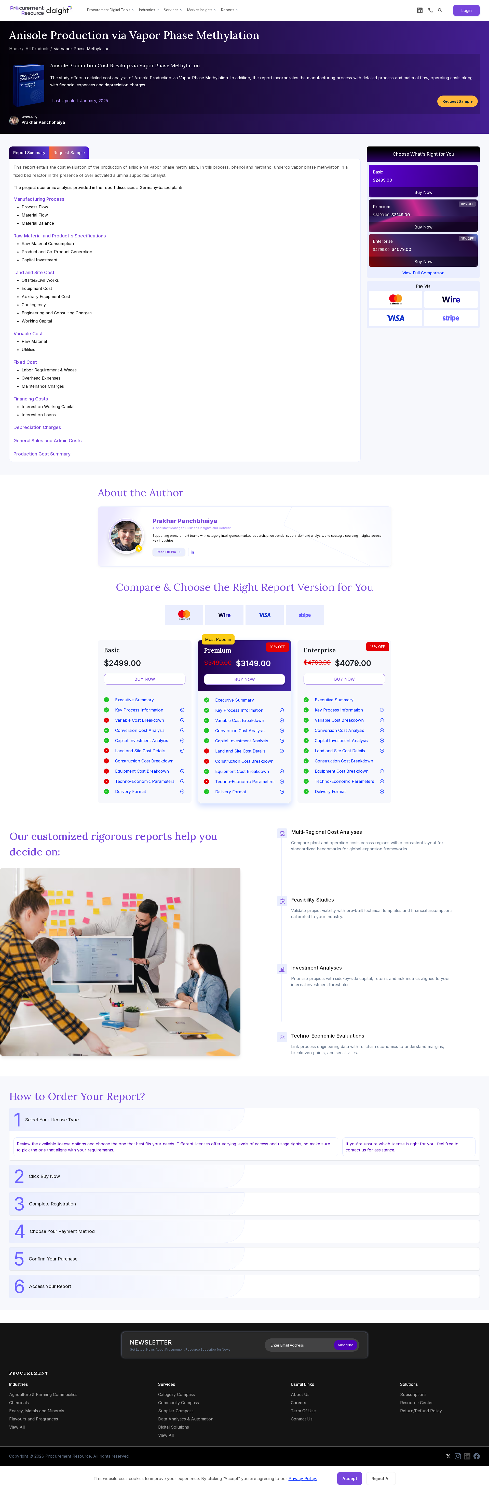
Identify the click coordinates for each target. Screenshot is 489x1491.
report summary (29, 152)
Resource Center (416, 1402)
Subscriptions (413, 1394)
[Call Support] (430, 10)
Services (171, 10)
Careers (298, 1402)
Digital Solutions (173, 1427)
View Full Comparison (423, 272)
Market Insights (199, 10)
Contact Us (302, 1418)
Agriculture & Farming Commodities (43, 1394)
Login (466, 10)
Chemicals (19, 1402)
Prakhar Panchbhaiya (43, 122)
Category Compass (176, 1394)
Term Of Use (303, 1410)
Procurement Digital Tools (108, 10)
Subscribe (345, 1345)
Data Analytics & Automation (185, 1418)
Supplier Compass (176, 1410)
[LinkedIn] (420, 10)
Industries (147, 10)
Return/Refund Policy (421, 1410)
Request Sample (457, 101)
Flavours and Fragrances (33, 1418)
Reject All (381, 1478)
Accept (349, 1478)
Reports (227, 10)
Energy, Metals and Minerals (36, 1410)
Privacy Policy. (303, 1478)
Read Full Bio (166, 552)
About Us (300, 1394)
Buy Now (423, 192)
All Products (37, 48)
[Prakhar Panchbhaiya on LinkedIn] (192, 552)
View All (17, 1427)
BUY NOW (144, 679)
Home (15, 48)
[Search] (440, 10)
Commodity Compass (178, 1402)
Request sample (69, 152)
